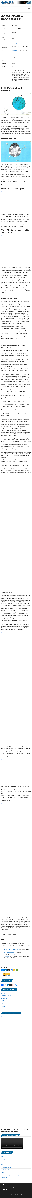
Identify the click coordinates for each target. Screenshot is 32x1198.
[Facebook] (11, 970)
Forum (3, 1003)
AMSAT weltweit (6, 995)
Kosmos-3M (14, 43)
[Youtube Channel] (13, 985)
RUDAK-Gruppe (13, 954)
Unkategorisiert (4, 1177)
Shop (2, 1172)
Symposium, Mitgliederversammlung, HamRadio (12, 1175)
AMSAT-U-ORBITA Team (10, 952)
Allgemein (3, 1156)
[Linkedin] (5, 970)
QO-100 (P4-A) (5, 1169)
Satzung (4, 1000)
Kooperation (6, 956)
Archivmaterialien (19, 957)
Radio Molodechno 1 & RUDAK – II (12, 949)
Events (2, 1164)
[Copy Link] (14, 970)
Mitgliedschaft (4, 998)
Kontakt (3, 1006)
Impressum (3, 1008)
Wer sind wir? (4, 993)
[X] (8, 970)
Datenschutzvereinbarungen (9, 1187)
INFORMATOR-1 (15, 50)
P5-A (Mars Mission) (6, 1167)
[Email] (17, 970)
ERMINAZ (4, 1162)
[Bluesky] (2, 970)
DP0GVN (3, 1159)
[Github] (5, 985)
